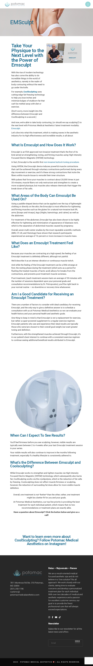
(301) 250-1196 (16, 589)
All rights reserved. (68, 662)
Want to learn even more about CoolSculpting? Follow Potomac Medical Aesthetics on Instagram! (46, 540)
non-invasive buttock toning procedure (61, 162)
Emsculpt (15, 128)
